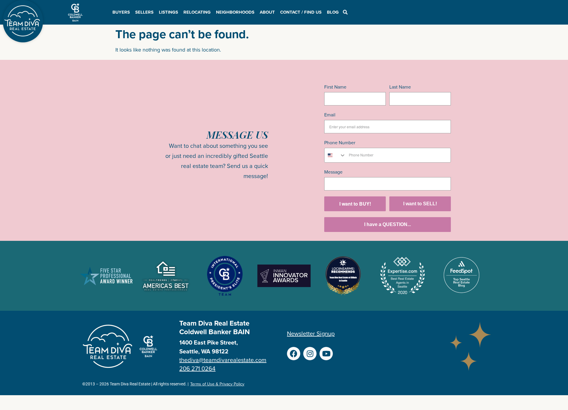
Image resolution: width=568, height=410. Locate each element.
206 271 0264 (197, 368)
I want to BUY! (355, 203)
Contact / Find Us (301, 12)
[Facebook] (293, 353)
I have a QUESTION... (387, 224)
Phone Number (339, 142)
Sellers (144, 12)
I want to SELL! (420, 203)
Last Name (400, 87)
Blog (333, 12)
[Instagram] (310, 353)
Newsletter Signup (311, 333)
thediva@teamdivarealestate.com (222, 359)
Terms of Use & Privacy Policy (217, 384)
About (267, 12)
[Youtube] (326, 353)
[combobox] (335, 155)
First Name (335, 87)
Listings (168, 12)
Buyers (121, 12)
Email (329, 114)
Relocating (197, 12)
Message (333, 172)
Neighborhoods (235, 12)
